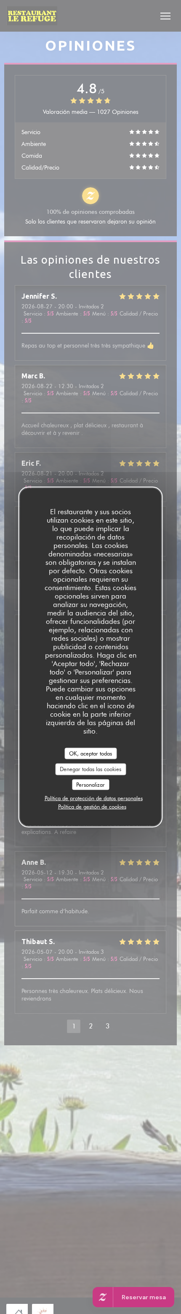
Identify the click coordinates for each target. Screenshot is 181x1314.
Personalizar (90, 784)
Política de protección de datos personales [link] (94, 798)
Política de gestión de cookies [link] (92, 806)
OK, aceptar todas (90, 753)
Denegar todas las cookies (90, 769)
